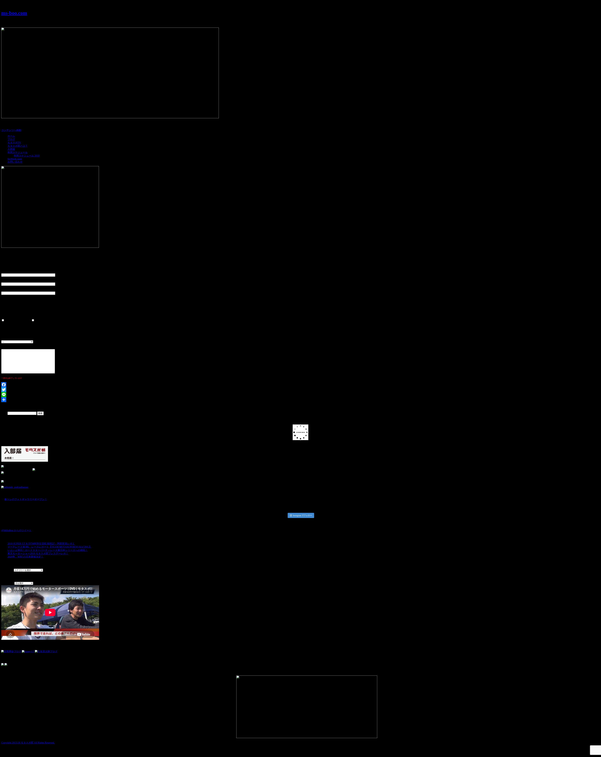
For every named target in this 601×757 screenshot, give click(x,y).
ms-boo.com (14, 13)
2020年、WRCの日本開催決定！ (25, 556)
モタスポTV (14, 142)
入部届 (11, 149)
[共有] (300, 399)
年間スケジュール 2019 (26, 155)
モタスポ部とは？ (18, 146)
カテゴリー (7, 570)
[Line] (300, 394)
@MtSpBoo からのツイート (16, 530)
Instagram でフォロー (302, 515)
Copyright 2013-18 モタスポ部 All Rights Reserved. (28, 742)
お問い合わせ (15, 161)
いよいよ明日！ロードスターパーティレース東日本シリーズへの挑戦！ (48, 550)
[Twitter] (300, 389)
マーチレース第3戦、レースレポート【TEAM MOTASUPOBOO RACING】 (50, 547)
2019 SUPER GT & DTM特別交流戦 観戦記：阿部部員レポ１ (41, 543)
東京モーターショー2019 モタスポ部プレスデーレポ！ (38, 553)
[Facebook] (300, 384)
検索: (4, 413)
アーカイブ (7, 583)
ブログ (11, 139)
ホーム (11, 136)
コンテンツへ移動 (11, 130)
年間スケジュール (18, 152)
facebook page (15, 158)
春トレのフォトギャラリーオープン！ (25, 499)
